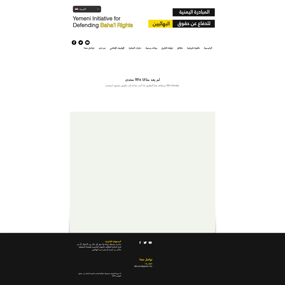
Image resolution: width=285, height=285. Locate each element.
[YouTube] (150, 242)
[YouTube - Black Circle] (87, 42)
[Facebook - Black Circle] (74, 42)
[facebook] (140, 242)
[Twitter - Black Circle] (80, 42)
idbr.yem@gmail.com (143, 266)
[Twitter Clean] (145, 242)
